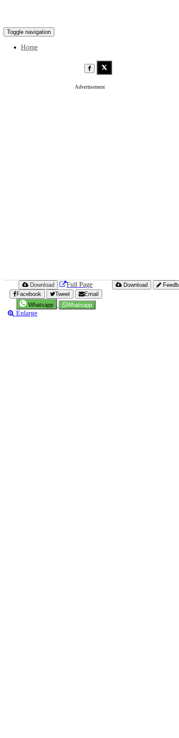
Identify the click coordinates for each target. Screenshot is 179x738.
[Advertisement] (89, 184)
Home (29, 47)
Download (135, 285)
